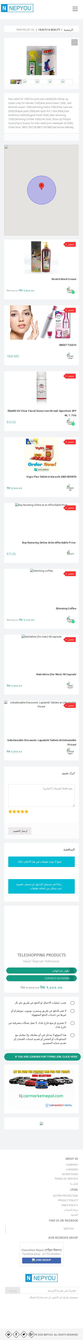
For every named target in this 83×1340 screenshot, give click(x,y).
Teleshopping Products (41, 955)
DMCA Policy (69, 1205)
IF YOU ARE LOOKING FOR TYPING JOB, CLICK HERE (46, 1056)
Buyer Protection (65, 1195)
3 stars (19, 809)
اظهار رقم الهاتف (61, 970)
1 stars (11, 809)
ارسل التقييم (20, 830)
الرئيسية (68, 29)
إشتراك (12, 1290)
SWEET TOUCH (67, 344)
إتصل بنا (74, 1183)
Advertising (70, 1174)
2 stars (15, 809)
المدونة (74, 1214)
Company (72, 1164)
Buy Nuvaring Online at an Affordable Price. (49, 542)
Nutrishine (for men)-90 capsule (56, 674)
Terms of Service (66, 1178)
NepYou (69, 1228)
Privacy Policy (68, 1200)
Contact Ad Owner (57, 978)
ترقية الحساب (71, 1209)
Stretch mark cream (63, 279)
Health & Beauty (49, 29)
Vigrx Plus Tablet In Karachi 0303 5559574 (51, 476)
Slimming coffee (66, 608)
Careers (72, 1169)
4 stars (23, 809)
